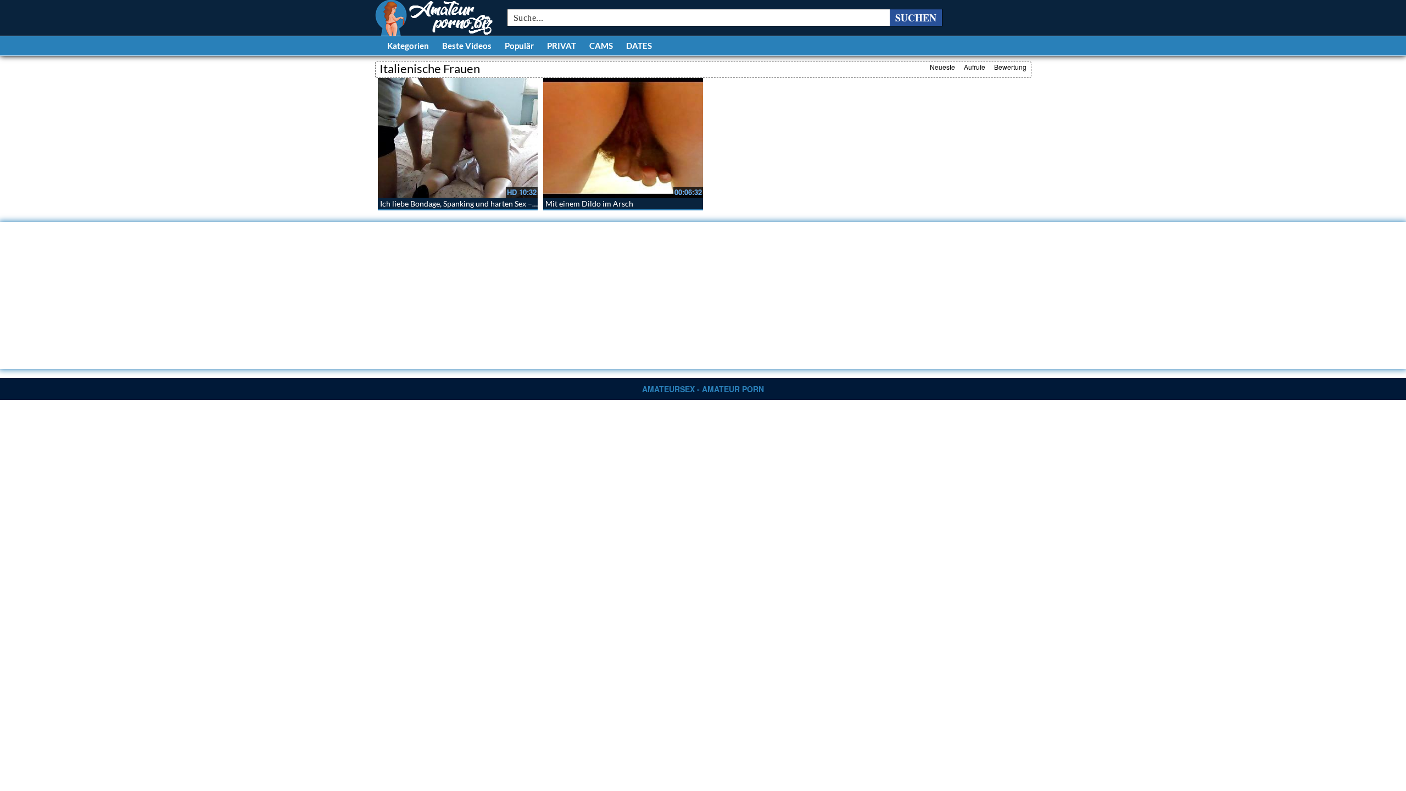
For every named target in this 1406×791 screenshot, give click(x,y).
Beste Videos (467, 46)
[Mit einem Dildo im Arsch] (623, 138)
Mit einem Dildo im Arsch (589, 203)
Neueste (942, 66)
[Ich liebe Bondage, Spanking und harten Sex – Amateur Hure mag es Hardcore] (458, 138)
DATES (639, 46)
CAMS (601, 46)
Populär (519, 46)
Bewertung (1010, 66)
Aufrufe (974, 66)
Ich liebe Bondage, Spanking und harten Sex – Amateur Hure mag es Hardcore (511, 203)
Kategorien (408, 46)
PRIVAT (561, 46)
